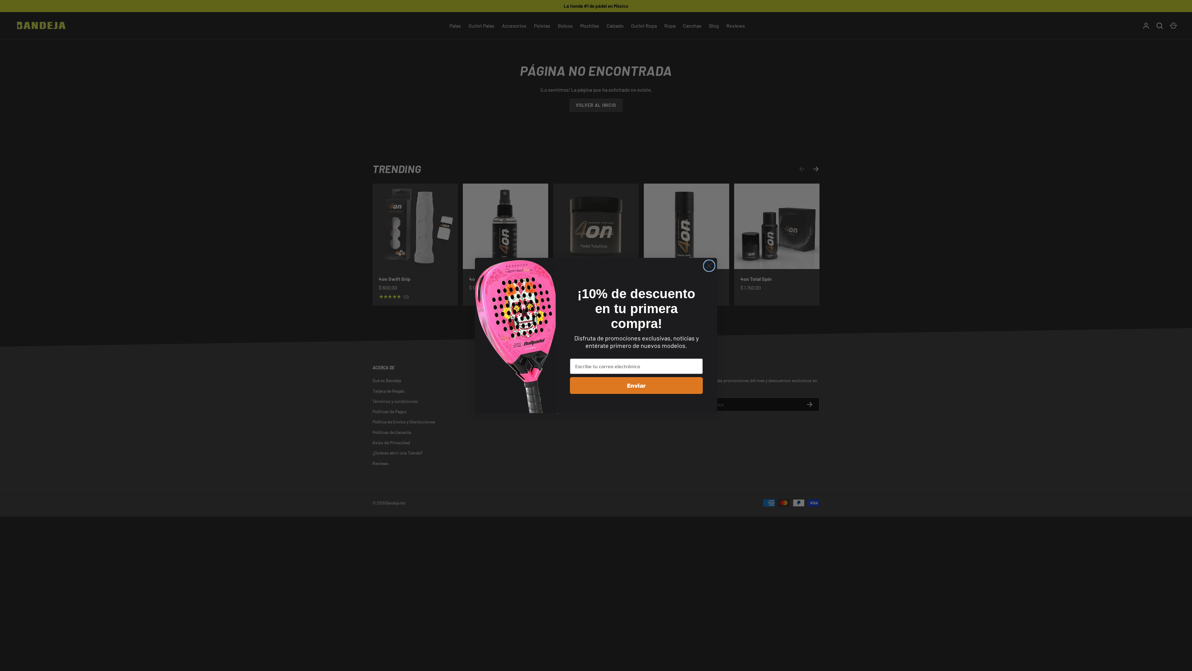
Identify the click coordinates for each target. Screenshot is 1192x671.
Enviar (636, 385)
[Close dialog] (709, 265)
